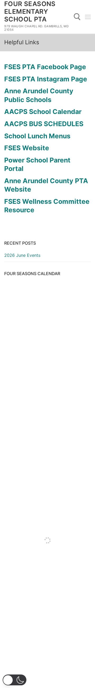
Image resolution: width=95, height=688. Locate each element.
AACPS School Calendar (43, 112)
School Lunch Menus (37, 136)
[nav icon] (88, 17)
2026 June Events (22, 255)
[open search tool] (77, 16)
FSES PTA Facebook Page (45, 67)
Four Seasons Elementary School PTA (30, 11)
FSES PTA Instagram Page (45, 79)
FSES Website (26, 148)
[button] (14, 679)
